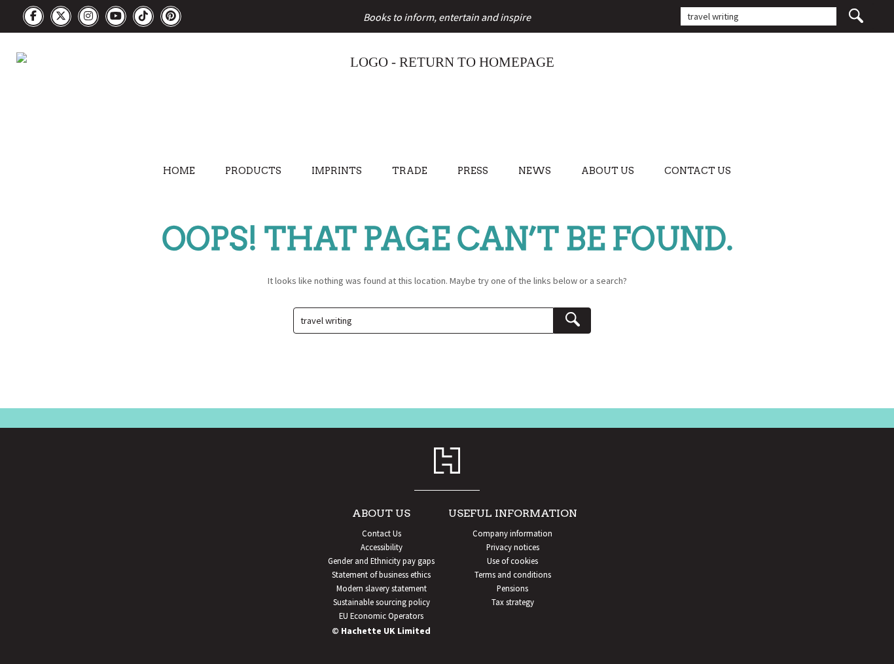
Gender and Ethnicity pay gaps (381, 560)
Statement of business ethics (381, 574)
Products (253, 171)
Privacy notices (512, 547)
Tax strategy (513, 602)
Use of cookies (512, 560)
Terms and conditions (512, 574)
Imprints (337, 171)
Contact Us (697, 171)
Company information (512, 533)
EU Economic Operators (381, 615)
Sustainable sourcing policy (381, 602)
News (534, 171)
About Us (607, 171)
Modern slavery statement (381, 588)
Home (179, 171)
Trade (409, 171)
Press (472, 171)
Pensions (512, 588)
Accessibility (381, 547)
